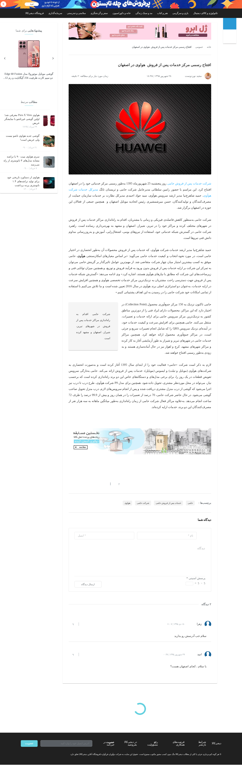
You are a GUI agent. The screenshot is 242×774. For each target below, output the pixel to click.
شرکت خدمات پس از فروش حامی (189, 183)
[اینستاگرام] (29, 754)
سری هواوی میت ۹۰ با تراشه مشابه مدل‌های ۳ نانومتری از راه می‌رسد (22, 160)
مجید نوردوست (193, 76)
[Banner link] (121, 4)
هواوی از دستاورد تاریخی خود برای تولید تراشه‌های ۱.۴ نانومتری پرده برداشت (23, 181)
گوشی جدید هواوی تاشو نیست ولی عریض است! (23, 137)
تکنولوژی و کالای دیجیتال (205, 13)
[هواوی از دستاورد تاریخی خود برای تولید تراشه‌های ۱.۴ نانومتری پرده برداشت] (49, 182)
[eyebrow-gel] (140, 31)
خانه (209, 47)
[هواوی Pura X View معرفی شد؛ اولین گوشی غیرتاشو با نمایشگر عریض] (49, 120)
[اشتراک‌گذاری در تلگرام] (70, 484)
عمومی (199, 47)
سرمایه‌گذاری (55, 13)
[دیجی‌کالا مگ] (229, 23)
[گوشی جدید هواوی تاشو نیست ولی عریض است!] (49, 141)
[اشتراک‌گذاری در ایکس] (83, 484)
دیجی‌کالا (216, 743)
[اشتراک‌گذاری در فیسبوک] (90, 484)
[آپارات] (42, 754)
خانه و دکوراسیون (121, 13)
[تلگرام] (22, 754)
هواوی (127, 503)
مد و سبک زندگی (143, 13)
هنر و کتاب (162, 13)
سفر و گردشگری (99, 13)
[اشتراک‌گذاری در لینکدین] (97, 484)
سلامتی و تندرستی (76, 13)
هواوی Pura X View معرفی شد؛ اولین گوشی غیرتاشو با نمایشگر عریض (22, 119)
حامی (190, 503)
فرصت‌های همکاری (179, 743)
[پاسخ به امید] (85, 654)
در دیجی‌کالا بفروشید (130, 743)
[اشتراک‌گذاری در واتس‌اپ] (76, 484)
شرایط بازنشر (202, 743)
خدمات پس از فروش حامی (168, 503)
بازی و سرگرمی (180, 13)
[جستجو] (230, 37)
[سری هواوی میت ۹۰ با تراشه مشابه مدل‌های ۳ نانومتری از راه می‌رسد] (49, 162)
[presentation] (53, 58)
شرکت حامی (143, 503)
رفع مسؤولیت (152, 743)
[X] (35, 754)
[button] (117, 484)
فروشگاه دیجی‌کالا (34, 13)
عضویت (29, 743)
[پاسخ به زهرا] (85, 624)
